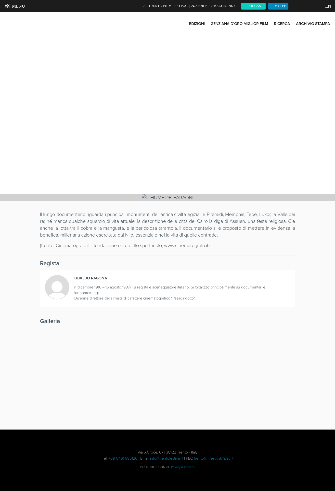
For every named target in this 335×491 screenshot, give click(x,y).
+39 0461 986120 (123, 458)
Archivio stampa (313, 23)
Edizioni (197, 23)
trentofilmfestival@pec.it (213, 458)
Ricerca (282, 23)
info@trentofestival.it (166, 458)
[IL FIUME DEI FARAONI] (70, 349)
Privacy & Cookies (183, 467)
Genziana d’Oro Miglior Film (239, 23)
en (327, 6)
